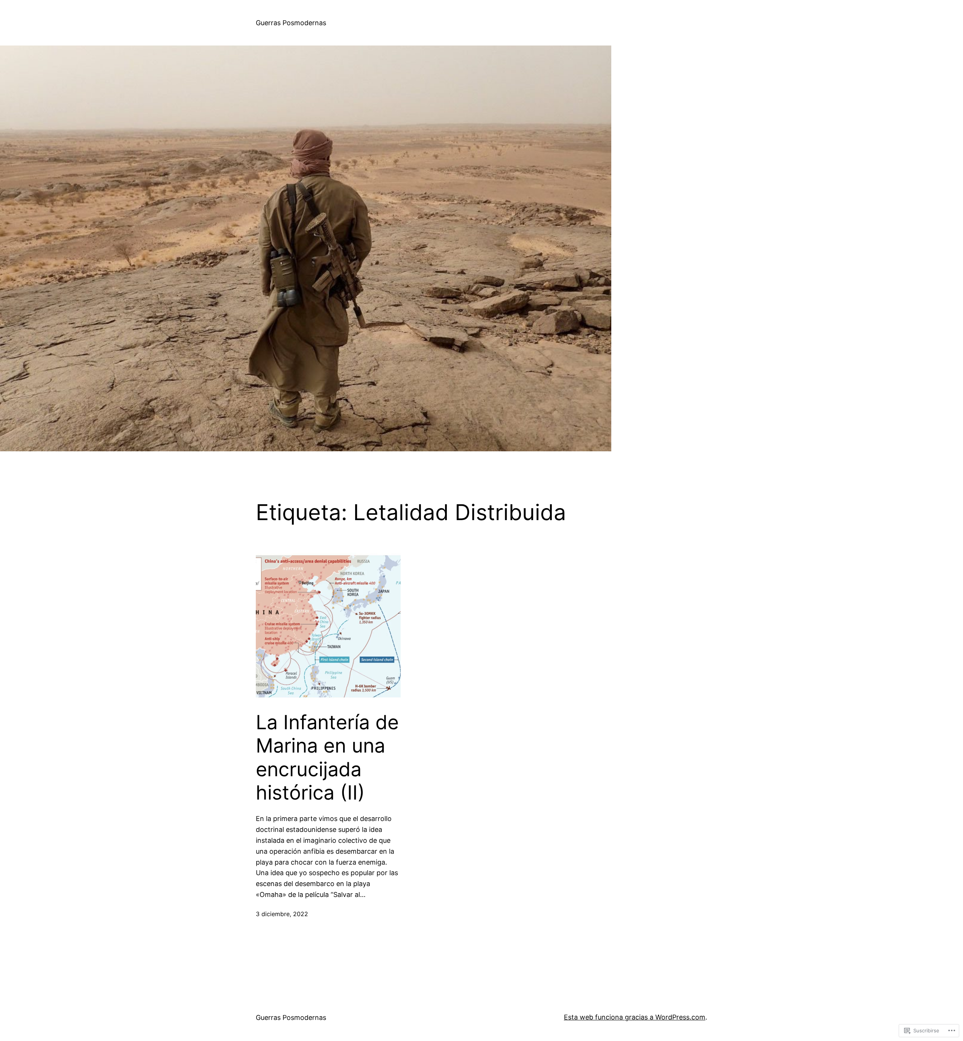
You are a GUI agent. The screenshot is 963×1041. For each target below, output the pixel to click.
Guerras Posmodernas (291, 23)
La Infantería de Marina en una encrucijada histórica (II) (327, 757)
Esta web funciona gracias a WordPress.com (634, 1017)
